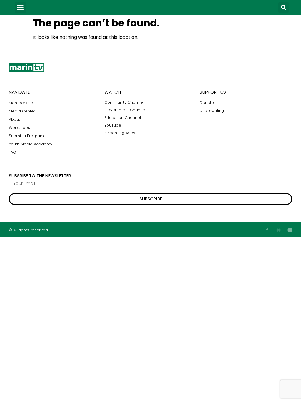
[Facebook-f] (267, 230)
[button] (20, 7)
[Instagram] (278, 230)
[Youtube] (290, 230)
